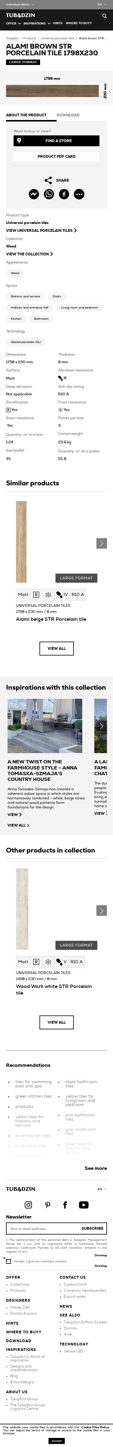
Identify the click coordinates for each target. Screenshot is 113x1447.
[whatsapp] (49, 194)
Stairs (57, 296)
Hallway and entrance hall (29, 307)
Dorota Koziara (23, 1313)
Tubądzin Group (24, 1399)
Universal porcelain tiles (57, 38)
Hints (58, 23)
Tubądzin (12, 38)
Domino (70, 1328)
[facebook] (64, 194)
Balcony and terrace (25, 296)
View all (57, 648)
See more (96, 1168)
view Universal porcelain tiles (39, 230)
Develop (101, 1255)
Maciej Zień (20, 1307)
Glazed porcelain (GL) (26, 342)
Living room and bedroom (79, 307)
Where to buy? (79, 23)
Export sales (75, 1296)
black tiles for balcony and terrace (28, 1160)
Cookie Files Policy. (95, 1427)
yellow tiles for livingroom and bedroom (80, 1100)
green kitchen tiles (33, 1096)
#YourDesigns (22, 1382)
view (13, 815)
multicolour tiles (31, 1146)
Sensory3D (73, 1351)
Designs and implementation (24, 1368)
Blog (14, 1376)
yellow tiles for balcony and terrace (29, 1121)
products (24, 1107)
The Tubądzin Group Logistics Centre (27, 1406)
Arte (68, 1334)
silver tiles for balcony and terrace (78, 1148)
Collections (19, 1284)
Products (29, 38)
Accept (57, 1440)
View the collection (27, 254)
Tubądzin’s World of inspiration (27, 1358)
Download (18, 1341)
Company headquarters (85, 1290)
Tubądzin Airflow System (85, 1322)
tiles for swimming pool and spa (33, 1084)
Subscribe (92, 1228)
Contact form (75, 1284)
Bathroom (41, 318)
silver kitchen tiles (33, 1136)
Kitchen (16, 318)
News (66, 1306)
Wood (15, 273)
